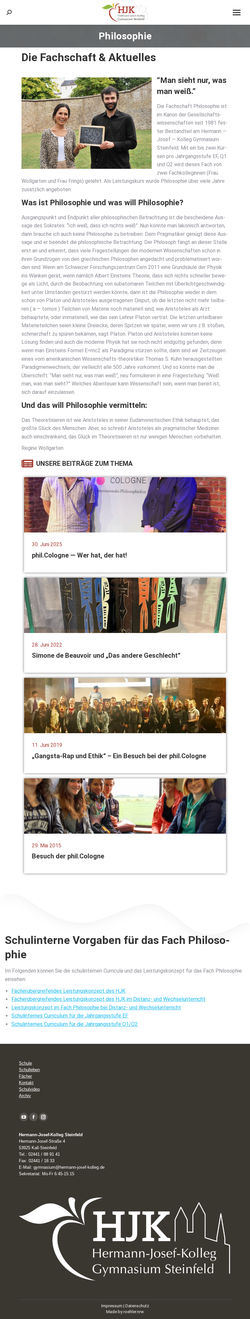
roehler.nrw (133, 1311)
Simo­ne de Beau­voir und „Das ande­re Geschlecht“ (106, 655)
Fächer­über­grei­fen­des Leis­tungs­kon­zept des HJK (68, 991)
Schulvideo (29, 1089)
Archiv (25, 1095)
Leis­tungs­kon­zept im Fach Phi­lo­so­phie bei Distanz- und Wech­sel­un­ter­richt (96, 1007)
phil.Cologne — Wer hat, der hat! (79, 555)
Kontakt (26, 1082)
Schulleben (29, 1069)
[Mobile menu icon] (236, 12)
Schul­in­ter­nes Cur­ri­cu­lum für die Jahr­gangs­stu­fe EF (69, 1016)
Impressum (111, 1305)
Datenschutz (137, 1305)
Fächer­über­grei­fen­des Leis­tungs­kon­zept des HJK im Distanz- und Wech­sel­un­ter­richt (108, 999)
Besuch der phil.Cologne (68, 856)
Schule (25, 1063)
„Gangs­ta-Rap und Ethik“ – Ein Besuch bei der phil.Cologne (119, 756)
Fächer (25, 1076)
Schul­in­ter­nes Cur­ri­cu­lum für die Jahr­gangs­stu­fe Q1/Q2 (74, 1024)
